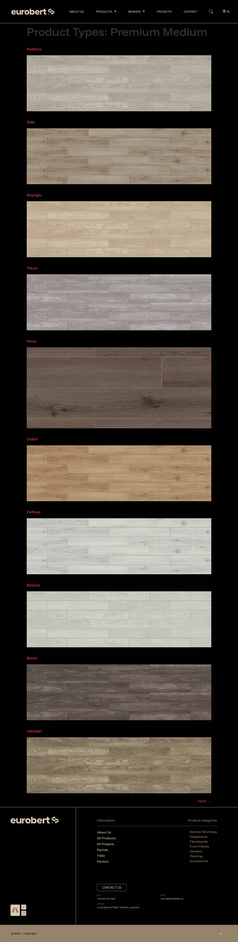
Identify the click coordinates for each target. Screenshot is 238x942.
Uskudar (34, 730)
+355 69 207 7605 (106, 898)
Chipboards (198, 837)
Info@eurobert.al (172, 898)
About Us (104, 832)
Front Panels (199, 846)
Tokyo (32, 268)
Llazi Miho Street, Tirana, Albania (118, 907)
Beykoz (33, 585)
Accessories (199, 861)
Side (31, 122)
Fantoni (103, 861)
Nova (31, 341)
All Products (106, 838)
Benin (32, 658)
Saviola (102, 850)
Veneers (196, 851)
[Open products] (115, 11)
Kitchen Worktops (203, 832)
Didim (32, 439)
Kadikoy (34, 48)
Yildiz (101, 856)
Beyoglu (34, 194)
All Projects (105, 844)
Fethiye (33, 511)
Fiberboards (199, 841)
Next (204, 800)
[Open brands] (144, 11)
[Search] (207, 12)
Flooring (196, 856)
